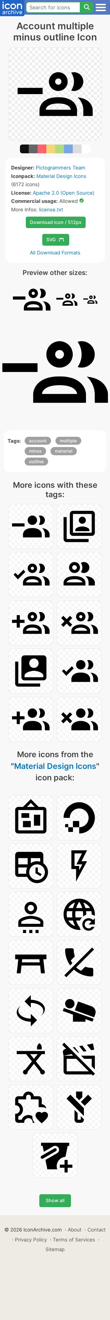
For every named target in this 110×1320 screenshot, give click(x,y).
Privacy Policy (31, 1240)
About (75, 1230)
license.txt (51, 210)
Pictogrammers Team (60, 168)
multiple (68, 441)
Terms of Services (74, 1240)
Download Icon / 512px (56, 222)
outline (36, 461)
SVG (51, 239)
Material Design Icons (61, 176)
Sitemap (55, 1249)
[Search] (86, 7)
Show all (55, 1200)
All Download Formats (55, 253)
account (38, 441)
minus (35, 451)
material (63, 451)
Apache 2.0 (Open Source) (63, 193)
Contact (96, 1230)
